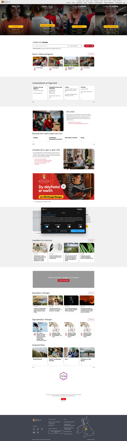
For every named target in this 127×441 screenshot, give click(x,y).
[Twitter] (34, 429)
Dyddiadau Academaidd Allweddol (47, 32)
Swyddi (105, 0)
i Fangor (47, 6)
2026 (16, 6)
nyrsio (60, 48)
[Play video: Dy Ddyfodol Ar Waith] (63, 186)
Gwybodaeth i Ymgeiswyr (47, 28)
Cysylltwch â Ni (51, 425)
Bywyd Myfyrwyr (79, 2)
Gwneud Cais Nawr (15, 29)
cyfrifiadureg (53, 48)
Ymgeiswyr (87, 0)
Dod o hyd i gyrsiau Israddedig (40, 158)
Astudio (73, 2)
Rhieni (91, 0)
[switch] (58, 227)
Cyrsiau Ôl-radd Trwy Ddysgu (110, 26)
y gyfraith (46, 48)
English (110, 0)
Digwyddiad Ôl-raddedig (111, 32)
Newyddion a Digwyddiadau (109, 2)
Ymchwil (85, 2)
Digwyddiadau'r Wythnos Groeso (47, 25)
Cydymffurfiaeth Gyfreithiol (69, 421)
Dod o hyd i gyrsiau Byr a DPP (40, 163)
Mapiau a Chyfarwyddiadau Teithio (56, 432)
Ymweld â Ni (79, 29)
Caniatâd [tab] (48, 212)
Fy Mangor (101, 0)
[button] (92, 102)
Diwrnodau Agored (119, 2)
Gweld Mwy (91, 54)
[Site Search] (124, 2)
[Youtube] (34, 432)
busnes (50, 48)
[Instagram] (42, 429)
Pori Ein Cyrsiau (79, 26)
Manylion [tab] (63, 212)
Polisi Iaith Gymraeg (68, 431)
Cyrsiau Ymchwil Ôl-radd (111, 29)
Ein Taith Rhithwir (63, 280)
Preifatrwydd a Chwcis (68, 433)
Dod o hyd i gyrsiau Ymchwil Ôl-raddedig (42, 161)
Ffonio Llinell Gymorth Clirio (15, 32)
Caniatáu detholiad (63, 230)
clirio (41, 48)
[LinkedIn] (38, 432)
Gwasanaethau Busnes (98, 2)
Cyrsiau (79, 6)
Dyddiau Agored (96, 0)
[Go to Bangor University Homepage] (5, 2)
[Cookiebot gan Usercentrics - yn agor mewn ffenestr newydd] (77, 209)
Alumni (83, 0)
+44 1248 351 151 (51, 423)
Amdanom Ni (91, 2)
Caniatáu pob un (78, 230)
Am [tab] (78, 212)
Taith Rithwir (79, 32)
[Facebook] (38, 429)
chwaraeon (57, 48)
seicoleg (43, 48)
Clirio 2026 (68, 2)
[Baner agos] (84, 209)
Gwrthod (49, 230)
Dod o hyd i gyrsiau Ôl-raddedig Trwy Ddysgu (43, 160)
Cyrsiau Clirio (15, 26)
